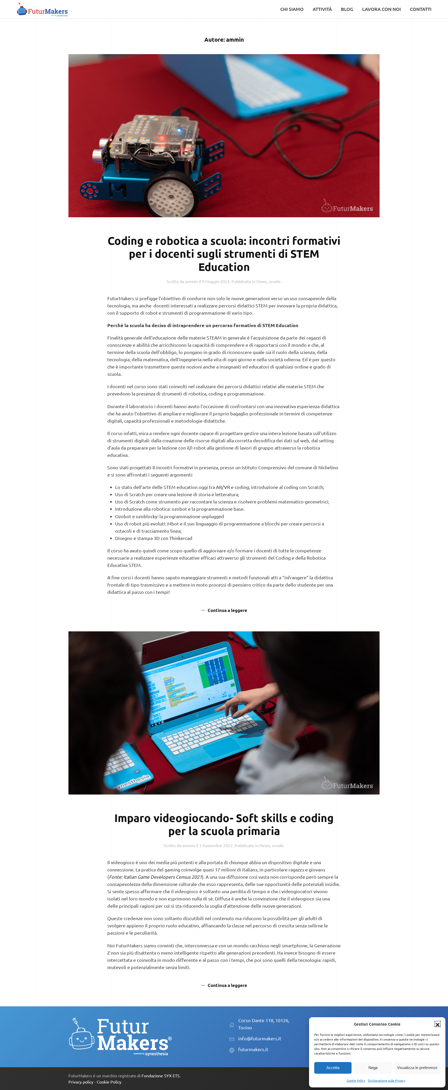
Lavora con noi (381, 9)
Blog (347, 9)
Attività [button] (322, 9)
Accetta (332, 1067)
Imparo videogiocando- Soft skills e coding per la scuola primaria (224, 824)
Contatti (420, 9)
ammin (191, 281)
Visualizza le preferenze (417, 1067)
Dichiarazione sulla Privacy (386, 1080)
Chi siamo (292, 9)
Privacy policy (80, 1081)
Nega (372, 1067)
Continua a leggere (227, 610)
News (261, 281)
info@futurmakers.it (259, 1038)
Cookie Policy (356, 1080)
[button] (437, 1024)
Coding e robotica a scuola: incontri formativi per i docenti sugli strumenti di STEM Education (224, 253)
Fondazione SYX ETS (161, 1075)
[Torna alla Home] (42, 9)
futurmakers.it (253, 1049)
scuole (275, 281)
